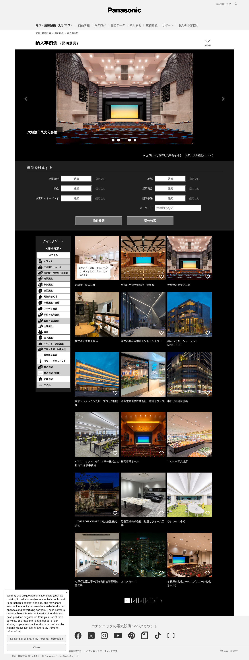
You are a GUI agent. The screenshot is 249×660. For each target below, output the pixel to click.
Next (223, 98)
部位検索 (150, 220)
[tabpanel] (124, 98)
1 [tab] (113, 140)
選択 (76, 178)
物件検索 (99, 220)
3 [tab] (124, 140)
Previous (25, 98)
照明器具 (59, 33)
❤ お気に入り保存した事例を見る (162, 155)
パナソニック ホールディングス (101, 650)
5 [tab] (135, 140)
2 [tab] (119, 140)
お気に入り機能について (199, 155)
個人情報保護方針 (73, 650)
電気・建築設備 (43, 33)
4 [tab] (130, 140)
